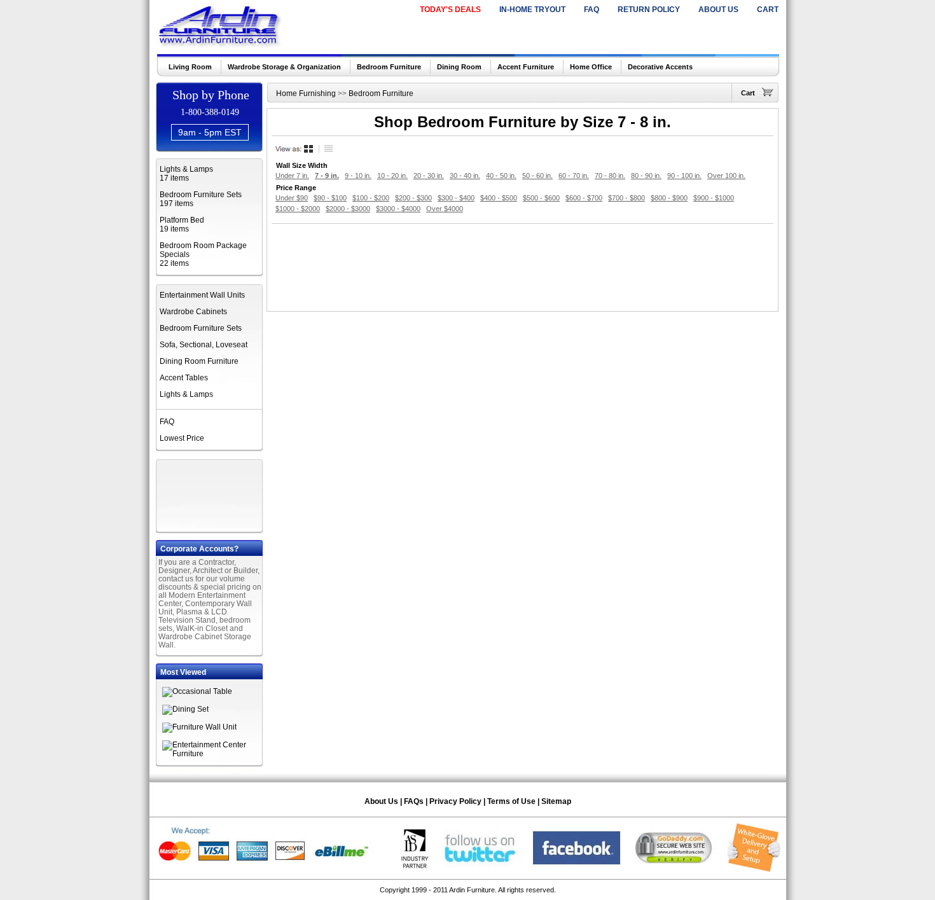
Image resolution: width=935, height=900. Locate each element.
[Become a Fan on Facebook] (576, 869)
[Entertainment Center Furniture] (213, 753)
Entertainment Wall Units (202, 295)
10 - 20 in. (392, 175)
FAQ (591, 9)
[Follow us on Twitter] (480, 869)
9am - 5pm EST (210, 132)
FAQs (414, 801)
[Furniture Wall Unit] (199, 727)
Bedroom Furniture (389, 67)
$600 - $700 (583, 198)
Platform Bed (182, 220)
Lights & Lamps (186, 169)
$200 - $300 (413, 198)
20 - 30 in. (428, 175)
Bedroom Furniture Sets (201, 194)
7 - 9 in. (327, 175)
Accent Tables (184, 377)
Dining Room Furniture (199, 361)
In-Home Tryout (532, 9)
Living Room (190, 67)
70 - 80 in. (610, 175)
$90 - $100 (330, 198)
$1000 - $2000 (297, 208)
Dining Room (459, 67)
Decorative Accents (660, 67)
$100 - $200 (370, 198)
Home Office (591, 67)
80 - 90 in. (646, 175)
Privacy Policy (455, 801)
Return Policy (649, 9)
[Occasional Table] (197, 691)
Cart (768, 9)
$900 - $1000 (713, 198)
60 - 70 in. (573, 175)
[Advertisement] (210, 494)
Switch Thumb (310, 148)
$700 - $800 (626, 198)
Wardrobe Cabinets (193, 311)
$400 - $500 (498, 198)
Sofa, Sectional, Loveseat (203, 344)
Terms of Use (511, 801)
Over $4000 (444, 208)
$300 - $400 (456, 198)
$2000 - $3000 (348, 208)
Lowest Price (182, 438)
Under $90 (291, 198)
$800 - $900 (669, 198)
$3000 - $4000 (398, 208)
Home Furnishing (306, 93)
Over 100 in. (726, 175)
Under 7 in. (292, 175)
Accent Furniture (525, 67)
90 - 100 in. (684, 175)
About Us (718, 9)
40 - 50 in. (501, 175)
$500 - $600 (541, 198)
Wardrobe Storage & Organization (284, 67)
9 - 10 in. (358, 175)
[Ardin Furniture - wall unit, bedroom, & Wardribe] (220, 44)
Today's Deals (450, 9)
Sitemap (556, 801)
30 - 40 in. (465, 175)
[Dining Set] (185, 709)
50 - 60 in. (537, 175)
